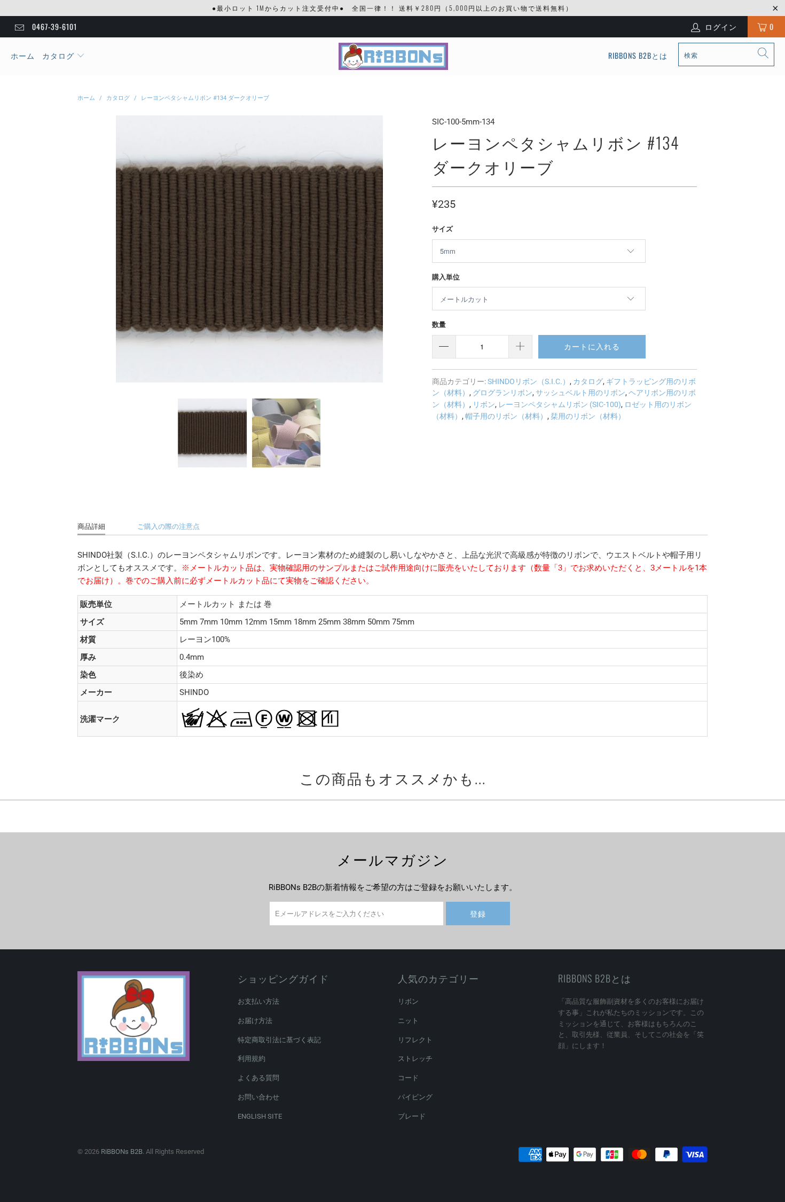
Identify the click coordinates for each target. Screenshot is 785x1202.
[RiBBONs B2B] (393, 57)
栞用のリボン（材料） (588, 416)
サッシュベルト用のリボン (580, 392)
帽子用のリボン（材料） (506, 416)
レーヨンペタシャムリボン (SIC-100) (559, 404)
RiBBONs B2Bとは (638, 55)
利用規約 (251, 1059)
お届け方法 (255, 1021)
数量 (439, 325)
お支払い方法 (258, 1001)
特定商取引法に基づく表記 (279, 1040)
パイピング (415, 1097)
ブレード (412, 1116)
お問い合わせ (258, 1097)
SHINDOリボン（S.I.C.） (529, 381)
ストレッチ (415, 1059)
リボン (484, 404)
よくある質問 (258, 1078)
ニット (408, 1021)
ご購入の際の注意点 (168, 526)
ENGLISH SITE (260, 1116)
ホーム (23, 55)
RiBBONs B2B (122, 1152)
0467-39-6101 (54, 26)
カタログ (58, 55)
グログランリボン (502, 392)
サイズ (442, 229)
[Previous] (87, 249)
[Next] (411, 249)
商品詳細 (91, 526)
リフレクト (415, 1040)
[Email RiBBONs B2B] (18, 26)
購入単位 (446, 277)
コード (408, 1078)
